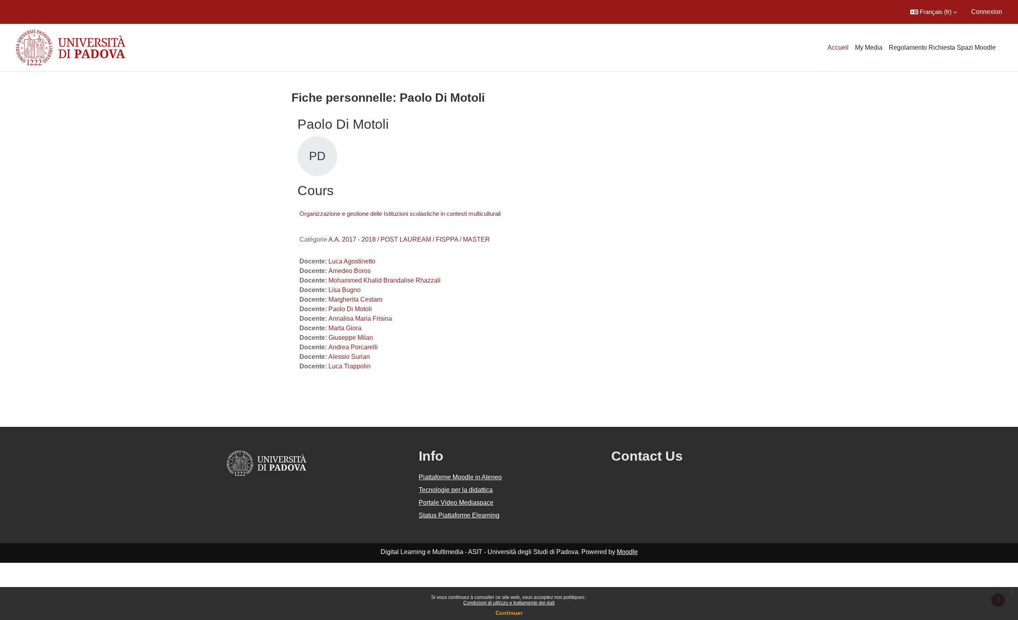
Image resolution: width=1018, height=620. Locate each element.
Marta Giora (344, 328)
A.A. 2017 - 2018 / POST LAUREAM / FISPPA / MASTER (409, 239)
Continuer (509, 613)
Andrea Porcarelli (353, 347)
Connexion (986, 11)
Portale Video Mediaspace (456, 502)
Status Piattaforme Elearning (459, 515)
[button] (933, 12)
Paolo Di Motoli (350, 309)
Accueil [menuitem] (838, 47)
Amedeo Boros (349, 270)
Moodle (627, 551)
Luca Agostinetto (351, 261)
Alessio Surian (349, 356)
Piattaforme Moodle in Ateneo (460, 477)
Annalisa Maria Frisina (360, 318)
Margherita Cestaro (355, 299)
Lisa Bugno (344, 290)
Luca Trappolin (349, 366)
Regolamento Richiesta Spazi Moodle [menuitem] (942, 47)
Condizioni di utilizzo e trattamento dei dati (509, 603)
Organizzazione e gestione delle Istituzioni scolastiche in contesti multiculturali (400, 213)
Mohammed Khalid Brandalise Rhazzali (384, 280)
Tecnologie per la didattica (456, 489)
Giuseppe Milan (350, 337)
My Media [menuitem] (868, 47)
